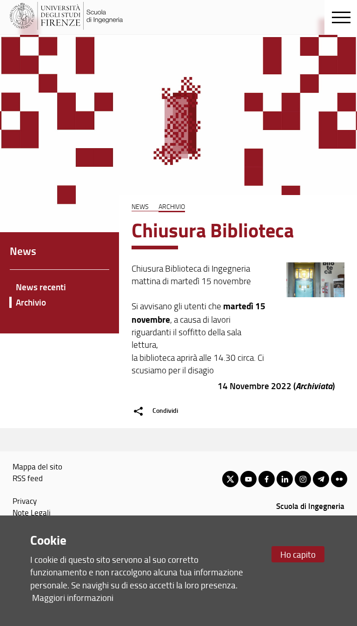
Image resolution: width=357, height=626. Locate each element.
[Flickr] (339, 479)
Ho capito (298, 554)
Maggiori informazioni (72, 597)
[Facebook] (266, 479)
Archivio (172, 206)
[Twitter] (230, 479)
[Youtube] (248, 479)
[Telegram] (321, 479)
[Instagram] (303, 479)
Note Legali (32, 512)
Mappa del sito (37, 466)
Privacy (25, 500)
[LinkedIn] (285, 479)
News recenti (41, 286)
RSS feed (28, 477)
